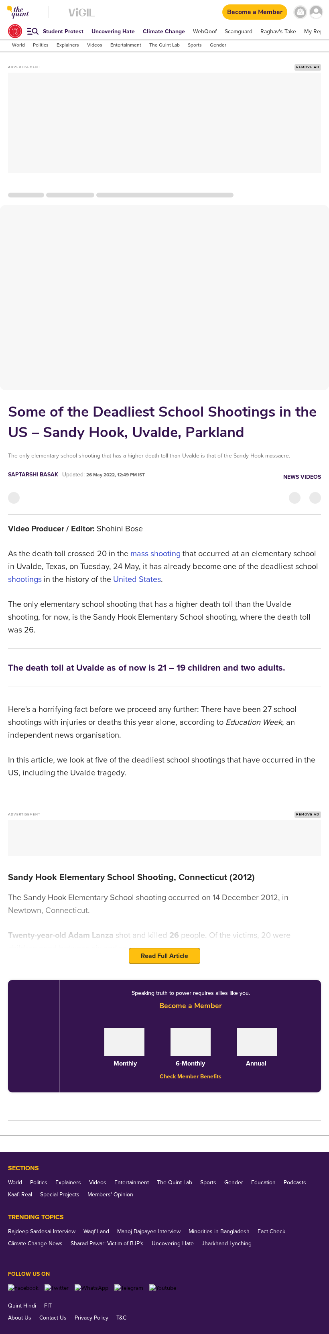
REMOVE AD (307, 67)
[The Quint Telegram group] (128, 1288)
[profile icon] (316, 12)
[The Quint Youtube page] (162, 1288)
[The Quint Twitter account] (57, 1288)
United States (137, 579)
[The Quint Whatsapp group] (91, 1288)
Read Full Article (164, 956)
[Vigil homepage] (82, 16)
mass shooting (155, 554)
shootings (25, 579)
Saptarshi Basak (33, 474)
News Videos (302, 477)
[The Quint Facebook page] (23, 1288)
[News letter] (300, 12)
